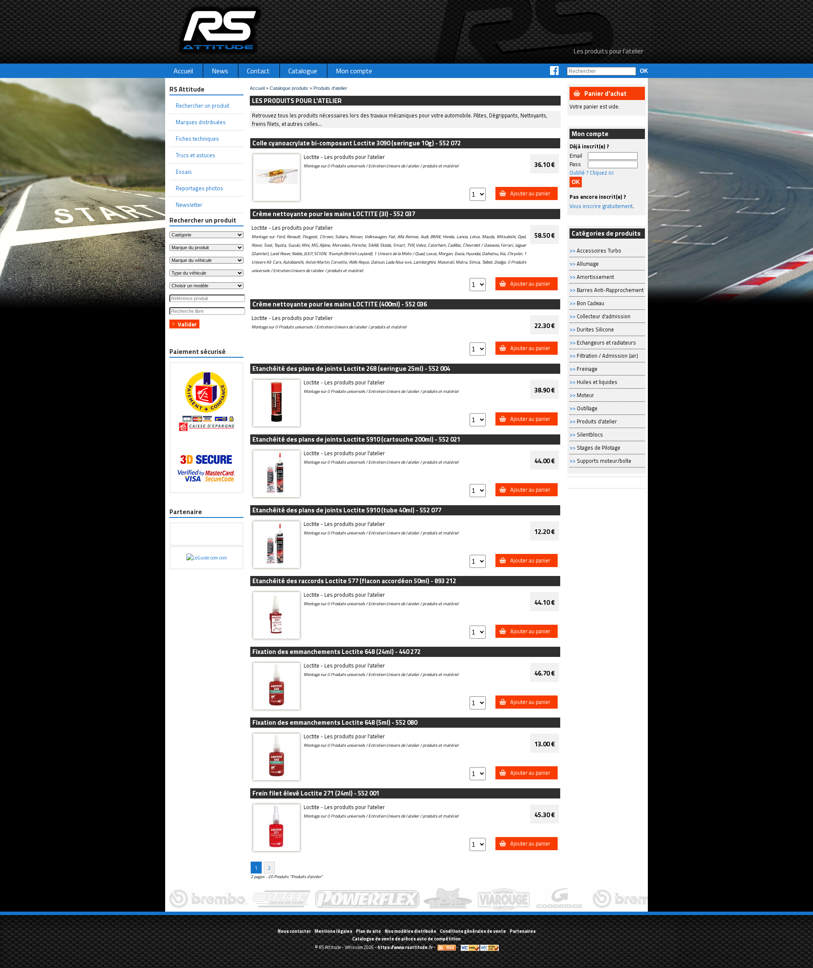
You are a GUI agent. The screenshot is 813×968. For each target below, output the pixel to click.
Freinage (587, 368)
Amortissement (595, 277)
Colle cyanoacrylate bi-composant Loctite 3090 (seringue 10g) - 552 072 (356, 143)
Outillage (587, 408)
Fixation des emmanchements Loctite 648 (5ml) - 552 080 (334, 722)
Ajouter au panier (530, 193)
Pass (575, 164)
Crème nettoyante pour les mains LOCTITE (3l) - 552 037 (333, 214)
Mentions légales (333, 931)
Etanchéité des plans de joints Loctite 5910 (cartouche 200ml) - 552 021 (356, 439)
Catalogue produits (289, 88)
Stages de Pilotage (598, 447)
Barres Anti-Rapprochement (610, 290)
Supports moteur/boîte (604, 460)
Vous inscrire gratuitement (601, 206)
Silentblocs (590, 434)
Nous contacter (294, 931)
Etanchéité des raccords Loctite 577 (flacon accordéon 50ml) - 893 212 (354, 581)
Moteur (585, 395)
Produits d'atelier (597, 421)
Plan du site (368, 931)
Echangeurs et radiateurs (606, 342)
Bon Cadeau (590, 303)
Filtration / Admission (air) (607, 355)
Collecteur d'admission (603, 316)
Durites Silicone (595, 329)
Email (576, 155)
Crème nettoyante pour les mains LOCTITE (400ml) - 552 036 (339, 304)
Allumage (588, 263)
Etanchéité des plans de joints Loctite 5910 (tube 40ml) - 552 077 (346, 510)
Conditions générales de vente (473, 931)
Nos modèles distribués (410, 931)
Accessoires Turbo (599, 250)
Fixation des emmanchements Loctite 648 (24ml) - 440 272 (336, 651)
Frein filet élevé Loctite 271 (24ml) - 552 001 (315, 793)
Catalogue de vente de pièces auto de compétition (406, 938)
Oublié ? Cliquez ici (592, 172)
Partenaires (523, 931)
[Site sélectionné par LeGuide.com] (206, 557)
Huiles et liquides (597, 382)
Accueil (257, 88)
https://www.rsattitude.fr (405, 947)
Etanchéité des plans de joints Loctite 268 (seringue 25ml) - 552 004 (351, 368)
